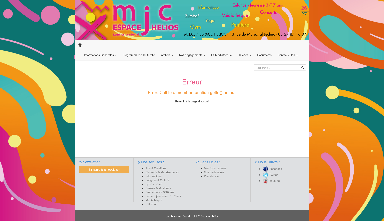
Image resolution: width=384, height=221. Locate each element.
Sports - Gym (154, 184)
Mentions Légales (215, 168)
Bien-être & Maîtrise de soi (162, 172)
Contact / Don (287, 55)
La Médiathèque (221, 55)
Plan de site (211, 176)
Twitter (273, 175)
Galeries (243, 55)
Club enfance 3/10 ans (160, 192)
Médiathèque (154, 200)
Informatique (154, 176)
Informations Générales (99, 55)
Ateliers (166, 55)
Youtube (274, 181)
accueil (204, 101)
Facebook (275, 169)
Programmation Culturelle (139, 55)
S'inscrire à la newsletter (104, 169)
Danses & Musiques (158, 188)
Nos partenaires (214, 172)
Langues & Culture (157, 180)
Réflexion (151, 204)
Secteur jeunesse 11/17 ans (163, 196)
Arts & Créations (156, 168)
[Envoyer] (302, 67)
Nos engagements (191, 55)
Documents (264, 55)
